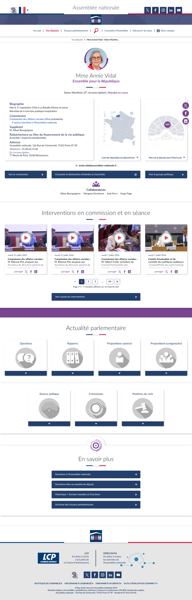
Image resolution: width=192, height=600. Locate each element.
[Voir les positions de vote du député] (143, 408)
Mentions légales (55, 590)
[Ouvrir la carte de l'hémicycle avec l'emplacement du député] (166, 130)
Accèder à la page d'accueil (96, 18)
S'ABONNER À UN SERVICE (108, 583)
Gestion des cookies (135, 590)
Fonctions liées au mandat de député (96, 484)
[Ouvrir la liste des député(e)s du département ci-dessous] (119, 130)
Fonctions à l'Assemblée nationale (96, 474)
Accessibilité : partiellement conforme (80, 590)
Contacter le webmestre (107, 590)
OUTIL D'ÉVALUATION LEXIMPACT (140, 583)
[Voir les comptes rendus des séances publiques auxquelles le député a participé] (49, 408)
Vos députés (77, 40)
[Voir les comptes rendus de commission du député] (96, 408)
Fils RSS (122, 590)
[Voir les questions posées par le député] (26, 358)
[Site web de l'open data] (126, 558)
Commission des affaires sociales (27, 119)
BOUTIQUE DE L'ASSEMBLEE (48, 583)
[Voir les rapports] (73, 358)
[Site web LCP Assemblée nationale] (66, 558)
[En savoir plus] (119, 358)
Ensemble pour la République (96, 81)
